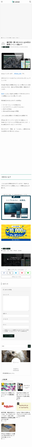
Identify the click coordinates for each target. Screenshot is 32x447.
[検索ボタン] (30, 2)
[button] (4, 272)
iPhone (8, 248)
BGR (2, 93)
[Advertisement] (16, 20)
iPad (4, 248)
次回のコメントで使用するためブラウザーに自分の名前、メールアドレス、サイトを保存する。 (17, 330)
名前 (5, 313)
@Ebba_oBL (17, 73)
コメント (6, 294)
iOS (8, 250)
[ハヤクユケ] (16, 2)
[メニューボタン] (2, 2)
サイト (4, 324)
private (19, 250)
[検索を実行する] (29, 346)
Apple (4, 250)
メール (5, 319)
